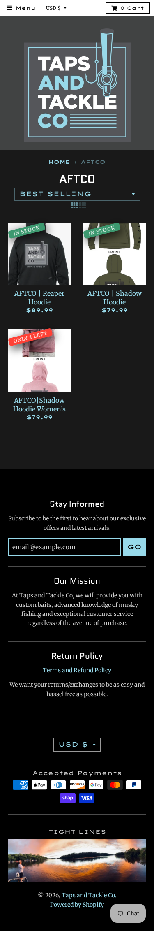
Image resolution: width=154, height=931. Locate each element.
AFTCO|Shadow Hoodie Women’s (39, 404)
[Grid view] (74, 205)
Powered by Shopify (77, 904)
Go (134, 547)
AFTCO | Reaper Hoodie (39, 297)
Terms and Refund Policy (77, 670)
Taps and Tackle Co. (89, 895)
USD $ (53, 8)
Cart (132, 8)
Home (59, 162)
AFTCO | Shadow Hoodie (114, 297)
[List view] (82, 205)
